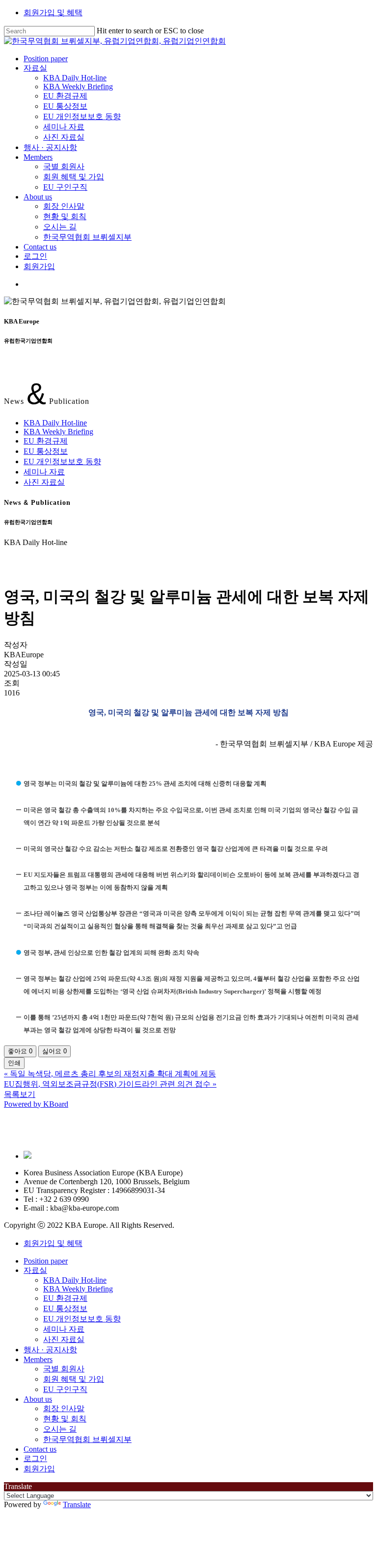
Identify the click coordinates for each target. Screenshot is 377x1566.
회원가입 (39, 1469)
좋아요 (20, 1051)
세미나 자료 (44, 472)
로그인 (35, 1458)
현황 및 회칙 (64, 1419)
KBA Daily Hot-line (55, 423)
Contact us (40, 1449)
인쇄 (14, 1063)
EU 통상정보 (46, 451)
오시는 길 (60, 1429)
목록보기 (19, 1094)
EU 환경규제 (46, 441)
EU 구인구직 (65, 1389)
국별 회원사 (63, 1369)
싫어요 (54, 1051)
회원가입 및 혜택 (53, 12)
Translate (77, 1504)
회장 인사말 (63, 1408)
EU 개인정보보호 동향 (62, 461)
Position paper (46, 1261)
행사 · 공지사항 (50, 1349)
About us (38, 1399)
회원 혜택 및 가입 (73, 1379)
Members (38, 1359)
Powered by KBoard (36, 1104)
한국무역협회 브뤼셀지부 (87, 1439)
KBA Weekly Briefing (58, 431)
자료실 (35, 1270)
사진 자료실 (44, 482)
